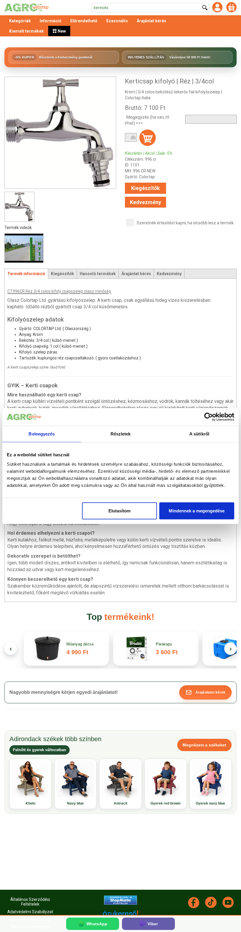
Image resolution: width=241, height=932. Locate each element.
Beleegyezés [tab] (42, 433)
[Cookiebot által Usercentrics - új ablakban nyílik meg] (208, 417)
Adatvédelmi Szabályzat (30, 911)
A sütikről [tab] (199, 433)
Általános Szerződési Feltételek (30, 901)
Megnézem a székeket (204, 745)
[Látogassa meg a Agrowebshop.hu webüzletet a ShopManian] (120, 899)
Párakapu (164, 644)
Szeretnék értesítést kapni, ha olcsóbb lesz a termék (185, 223)
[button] (205, 692)
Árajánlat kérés (136, 273)
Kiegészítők (145, 188)
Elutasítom (119, 510)
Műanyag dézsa (79, 644)
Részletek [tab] (121, 433)
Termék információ (26, 273)
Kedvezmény (145, 202)
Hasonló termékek (98, 273)
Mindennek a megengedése (197, 510)
